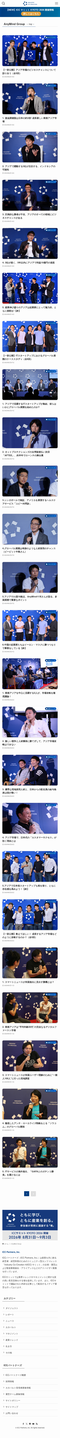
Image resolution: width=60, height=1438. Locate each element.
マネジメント (12, 1333)
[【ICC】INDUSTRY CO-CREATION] (30, 3)
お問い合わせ (12, 1413)
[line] (30, 1424)
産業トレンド (12, 1339)
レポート (10, 1314)
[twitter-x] (26, 1424)
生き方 (9, 1346)
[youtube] (33, 1424)
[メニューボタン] (56, 3)
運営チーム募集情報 (15, 1393)
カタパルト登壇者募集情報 (18, 1387)
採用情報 (10, 1381)
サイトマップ (12, 1406)
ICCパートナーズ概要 (16, 1374)
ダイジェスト (12, 1307)
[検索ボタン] (3, 3)
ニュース (10, 1320)
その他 (9, 1352)
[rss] (36, 1424)
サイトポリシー (13, 1400)
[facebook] (23, 1424)
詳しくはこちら (31, 13)
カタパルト (11, 1327)
